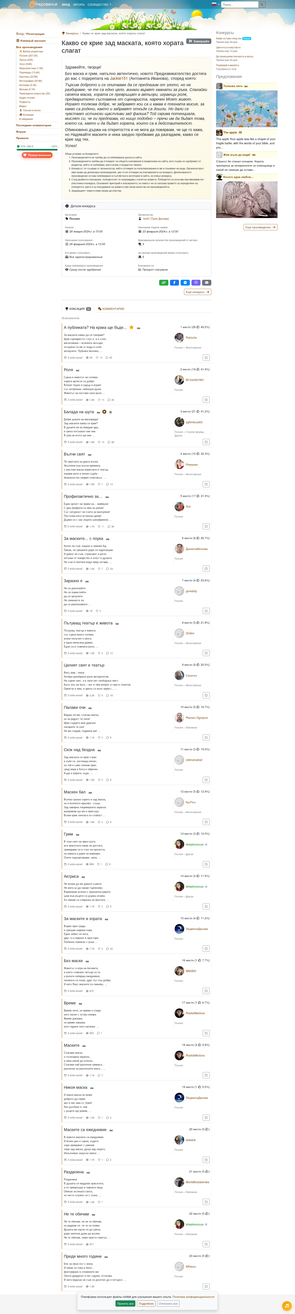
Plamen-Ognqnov (197, 718)
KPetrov (191, 1267)
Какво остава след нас (229, 38)
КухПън (191, 802)
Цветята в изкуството (228, 47)
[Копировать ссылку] (163, 283)
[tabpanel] (136, 805)
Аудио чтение (27, 97)
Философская (193, 347)
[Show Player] (287, 1306)
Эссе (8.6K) (25, 64)
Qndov (190, 633)
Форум (21, 131)
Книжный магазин (33, 40)
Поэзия (179, 347)
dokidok (191, 1140)
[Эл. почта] (206, 283)
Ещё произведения (258, 227)
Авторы (78, 4)
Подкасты (25, 101)
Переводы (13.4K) (29, 72)
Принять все (125, 1303)
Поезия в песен (31, 110)
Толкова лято (233, 86)
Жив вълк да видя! (236, 154)
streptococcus (194, 844)
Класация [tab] (79, 309)
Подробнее (146, 1303)
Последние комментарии (33, 125)
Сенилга (191, 675)
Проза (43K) (26, 59)
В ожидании (26, 118)
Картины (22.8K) (28, 76)
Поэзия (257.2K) (28, 55)
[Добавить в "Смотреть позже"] (206, 358)
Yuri (188, 506)
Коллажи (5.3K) (28, 85)
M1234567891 (195, 380)
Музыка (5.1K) (27, 89)
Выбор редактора (32, 51)
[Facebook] (174, 283)
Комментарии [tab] (113, 309)
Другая (178, 435)
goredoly (191, 591)
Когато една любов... (238, 177)
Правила (22, 138)
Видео (22, 106)
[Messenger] (185, 283)
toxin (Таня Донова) (156, 218)
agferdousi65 (194, 422)
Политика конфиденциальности (193, 1297)
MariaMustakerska (197, 1182)
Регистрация (35, 34)
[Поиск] (262, 4)
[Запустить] (105, 411)
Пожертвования (39, 155)
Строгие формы (195, 431)
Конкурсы (71, 33)
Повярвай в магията (227, 65)
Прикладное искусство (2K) (34, 93)
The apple (230, 132)
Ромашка (192, 464)
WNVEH (191, 971)
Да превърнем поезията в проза (234, 56)
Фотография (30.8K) (30, 80)
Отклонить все (168, 1303)
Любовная (191, 727)
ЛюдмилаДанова (197, 929)
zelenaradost (194, 760)
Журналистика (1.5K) (31, 68)
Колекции (28, 114)
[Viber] (196, 283)
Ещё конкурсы (195, 292)
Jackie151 (119, 78)
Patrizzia (191, 337)
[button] (215, 4)
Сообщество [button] (98, 4)
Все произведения (29, 47)
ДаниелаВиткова (197, 549)
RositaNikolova (195, 1013)
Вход (20, 33)
